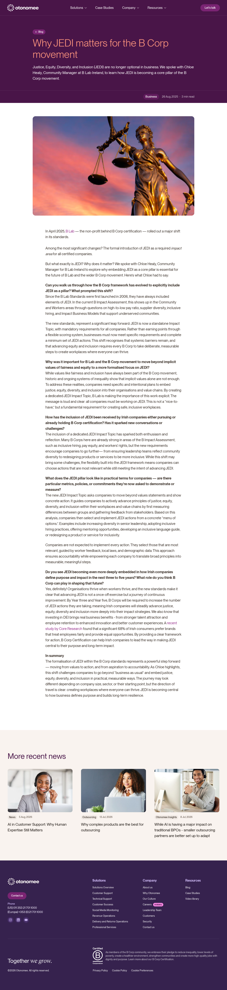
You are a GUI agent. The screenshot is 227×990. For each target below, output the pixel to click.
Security (147, 921)
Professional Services (104, 927)
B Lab (70, 231)
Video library (192, 898)
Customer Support (102, 893)
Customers (149, 915)
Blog (187, 887)
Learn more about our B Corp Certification (151, 959)
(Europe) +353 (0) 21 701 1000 (25, 912)
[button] (78, 7)
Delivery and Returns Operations (110, 921)
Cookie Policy (119, 970)
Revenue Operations (103, 915)
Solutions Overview (103, 887)
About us (148, 887)
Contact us (17, 895)
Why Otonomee (151, 893)
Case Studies (104, 8)
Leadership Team (152, 910)
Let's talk (210, 7)
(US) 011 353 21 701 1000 (22, 907)
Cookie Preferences (142, 970)
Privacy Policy (100, 970)
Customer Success (102, 904)
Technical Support (102, 898)
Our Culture (149, 898)
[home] (23, 7)
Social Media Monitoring (105, 910)
